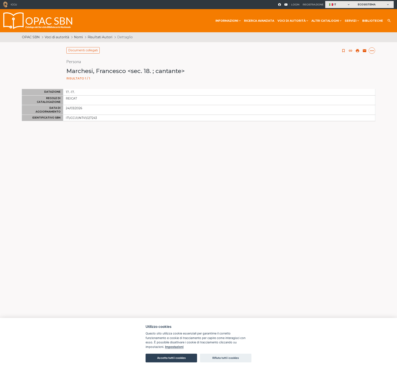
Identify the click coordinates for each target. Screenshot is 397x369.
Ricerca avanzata (259, 20)
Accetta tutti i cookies (171, 357)
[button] (339, 4)
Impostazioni (174, 347)
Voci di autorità (57, 37)
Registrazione (313, 4)
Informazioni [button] (226, 20)
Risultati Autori (100, 37)
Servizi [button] (350, 20)
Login (295, 4)
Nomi (78, 37)
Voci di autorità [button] (291, 20)
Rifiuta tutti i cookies (225, 357)
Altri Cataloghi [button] (325, 20)
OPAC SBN (31, 37)
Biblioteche (372, 20)
